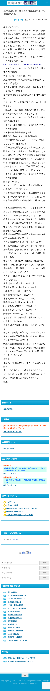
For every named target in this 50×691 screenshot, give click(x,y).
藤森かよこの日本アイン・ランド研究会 (21, 658)
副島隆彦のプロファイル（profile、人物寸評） (22, 508)
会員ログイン (8, 409)
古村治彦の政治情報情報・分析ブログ (21, 661)
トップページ (10, 502)
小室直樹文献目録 (14, 627)
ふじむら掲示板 (13, 634)
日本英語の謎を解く (15, 611)
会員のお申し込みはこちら (12, 432)
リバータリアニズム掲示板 (17, 608)
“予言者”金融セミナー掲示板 (17, 640)
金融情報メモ (12, 624)
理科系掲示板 (12, 621)
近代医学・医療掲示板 (15, 631)
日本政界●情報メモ (14, 602)
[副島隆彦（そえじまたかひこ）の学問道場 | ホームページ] (22, 3)
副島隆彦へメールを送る (14, 511)
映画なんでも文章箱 (15, 615)
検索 (44, 562)
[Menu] (47, 3)
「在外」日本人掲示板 (15, 605)
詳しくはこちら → (9, 473)
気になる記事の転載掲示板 (17, 595)
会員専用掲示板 (8, 449)
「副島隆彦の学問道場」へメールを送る (19, 515)
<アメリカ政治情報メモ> (16, 599)
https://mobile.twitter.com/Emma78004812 (22, 64)
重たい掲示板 (12, 592)
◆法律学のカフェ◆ (15, 618)
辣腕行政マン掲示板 (15, 637)
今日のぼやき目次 (12, 505)
